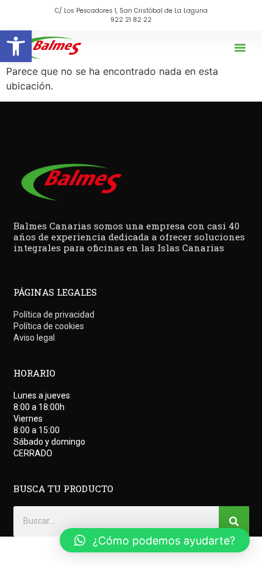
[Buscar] (234, 521)
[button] (16, 46)
